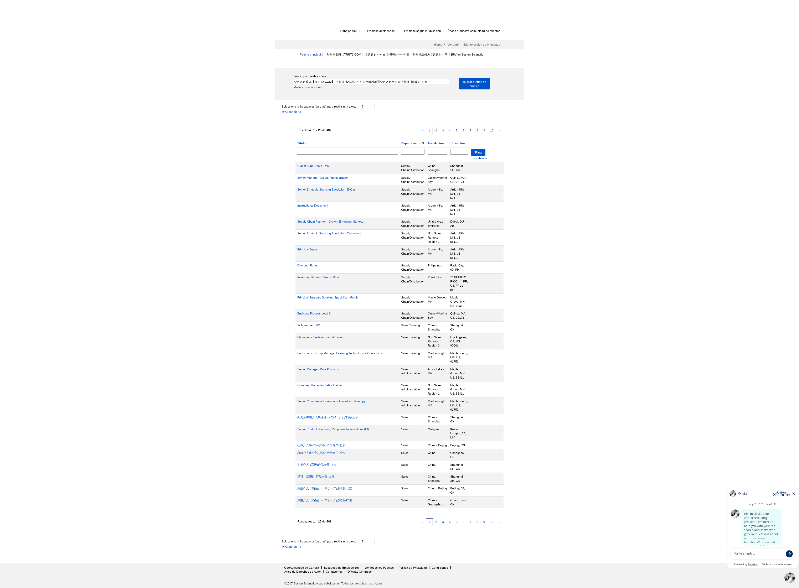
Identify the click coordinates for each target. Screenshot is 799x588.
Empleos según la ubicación (422, 30)
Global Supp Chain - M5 (313, 165)
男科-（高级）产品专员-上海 (315, 476)
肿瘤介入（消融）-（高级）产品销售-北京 (324, 488)
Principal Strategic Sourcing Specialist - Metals (327, 297)
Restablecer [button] (479, 158)
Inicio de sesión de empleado (481, 44)
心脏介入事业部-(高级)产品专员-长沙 (321, 452)
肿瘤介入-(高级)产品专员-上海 (316, 464)
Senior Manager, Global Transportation (323, 177)
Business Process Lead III (314, 313)
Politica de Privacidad (413, 567)
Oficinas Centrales (359, 571)
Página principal (310, 54)
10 (492, 130)
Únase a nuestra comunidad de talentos (474, 30)
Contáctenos (334, 571)
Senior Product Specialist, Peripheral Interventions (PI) (333, 429)
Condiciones (440, 567)
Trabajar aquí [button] (349, 30)
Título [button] (301, 143)
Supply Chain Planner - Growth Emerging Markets (330, 221)
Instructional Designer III (313, 205)
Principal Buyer (307, 249)
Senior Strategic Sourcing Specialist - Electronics (329, 233)
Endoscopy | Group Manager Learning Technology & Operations (339, 353)
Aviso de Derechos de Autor (302, 571)
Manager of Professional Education (320, 337)
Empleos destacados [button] (381, 30)
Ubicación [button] (457, 143)
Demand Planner (308, 265)
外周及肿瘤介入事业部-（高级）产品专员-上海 (327, 417)
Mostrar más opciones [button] (308, 87)
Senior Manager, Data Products (318, 369)
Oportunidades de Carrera (301, 567)
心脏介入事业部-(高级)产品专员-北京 (321, 445)
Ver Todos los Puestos (379, 567)
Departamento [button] (411, 143)
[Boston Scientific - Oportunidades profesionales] (324, 15)
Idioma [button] (438, 44)
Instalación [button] (436, 143)
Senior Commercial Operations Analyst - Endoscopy (331, 401)
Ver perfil (453, 44)
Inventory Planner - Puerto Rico (318, 277)
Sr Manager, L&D (308, 325)
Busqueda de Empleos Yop (342, 567)
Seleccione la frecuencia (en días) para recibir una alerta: (319, 106)
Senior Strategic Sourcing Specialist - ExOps (326, 189)
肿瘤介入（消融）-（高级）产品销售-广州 (324, 500)
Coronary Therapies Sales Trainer (319, 385)
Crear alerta (292, 111)
